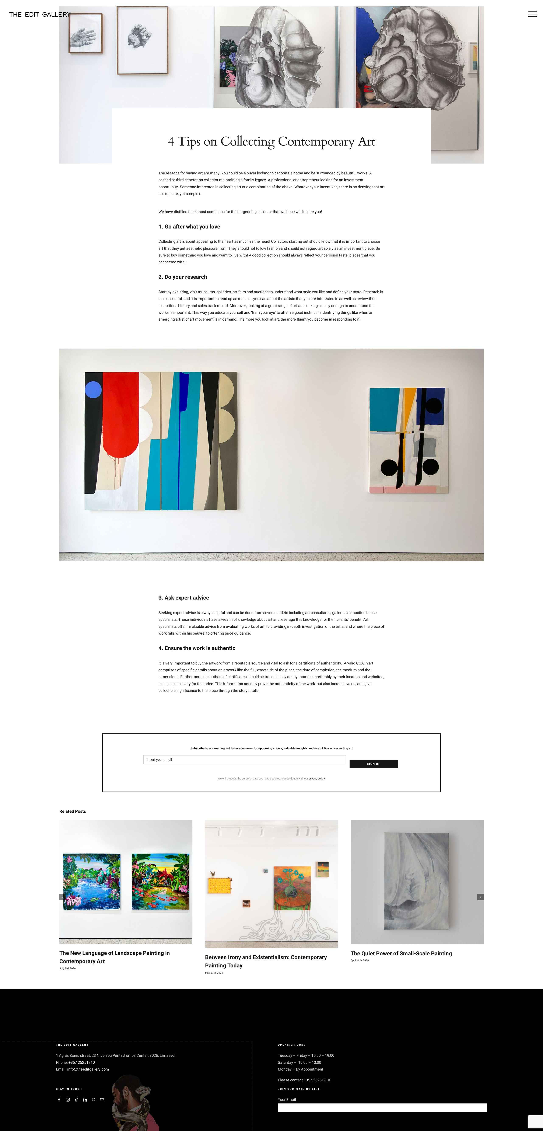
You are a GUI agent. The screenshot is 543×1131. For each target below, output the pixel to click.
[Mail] (102, 1099)
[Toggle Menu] (532, 14)
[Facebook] (59, 1099)
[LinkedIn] (85, 1099)
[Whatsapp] (94, 1099)
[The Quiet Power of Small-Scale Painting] (417, 882)
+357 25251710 (82, 1062)
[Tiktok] (76, 1099)
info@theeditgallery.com (88, 1069)
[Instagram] (68, 1099)
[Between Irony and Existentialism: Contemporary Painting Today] (271, 884)
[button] (62, 897)
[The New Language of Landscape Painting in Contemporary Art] (125, 882)
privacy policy (317, 778)
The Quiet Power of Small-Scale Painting (401, 954)
